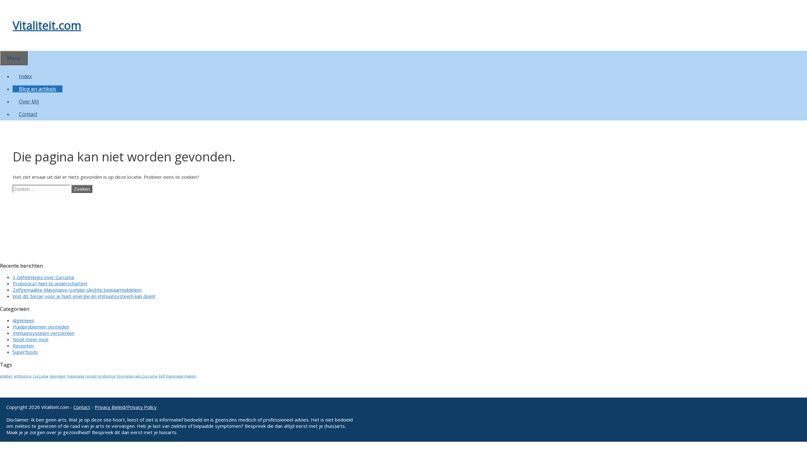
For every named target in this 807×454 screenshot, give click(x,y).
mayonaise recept (82, 376)
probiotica (106, 376)
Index (25, 76)
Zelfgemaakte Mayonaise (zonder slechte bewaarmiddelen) (77, 290)
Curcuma (40, 376)
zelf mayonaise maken (177, 376)
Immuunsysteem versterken (43, 333)
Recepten (23, 345)
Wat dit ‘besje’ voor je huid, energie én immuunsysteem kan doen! (84, 296)
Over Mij (29, 101)
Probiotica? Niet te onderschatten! (50, 283)
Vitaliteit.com (47, 25)
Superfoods (25, 352)
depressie (57, 376)
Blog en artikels (37, 88)
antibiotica (23, 376)
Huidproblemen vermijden (41, 326)
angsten (6, 376)
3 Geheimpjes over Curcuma (43, 277)
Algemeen (23, 320)
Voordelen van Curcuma (137, 376)
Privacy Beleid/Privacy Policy (126, 407)
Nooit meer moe (31, 339)
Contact (28, 114)
